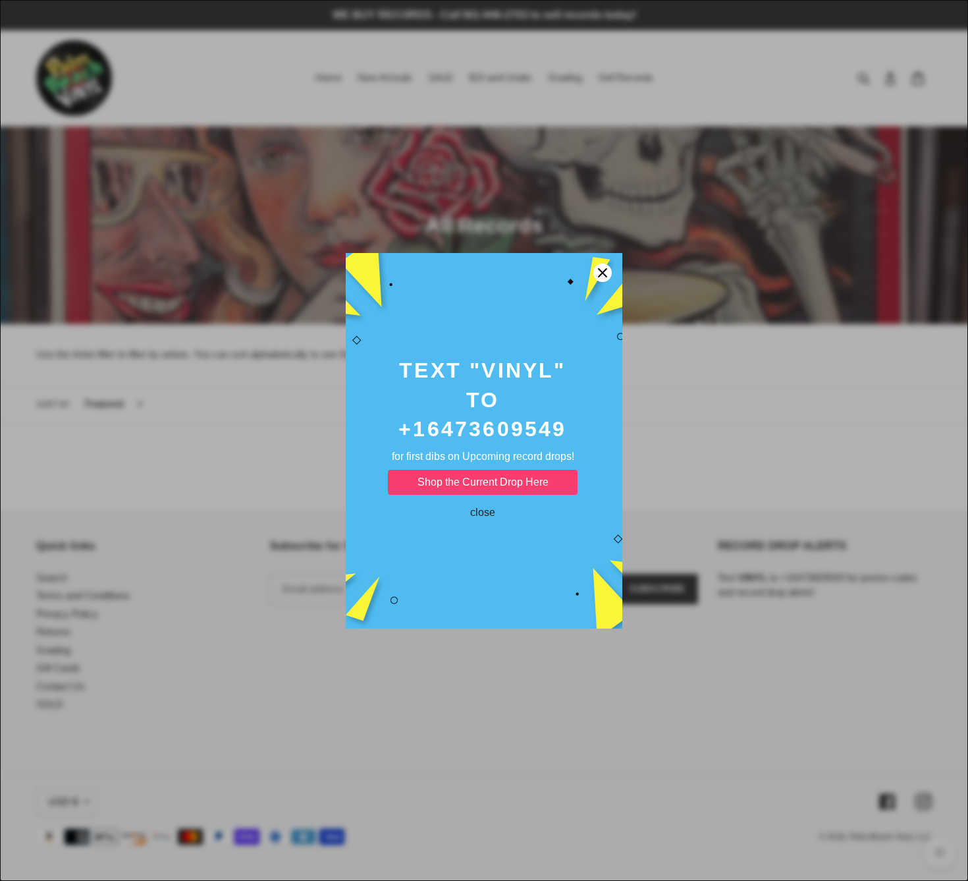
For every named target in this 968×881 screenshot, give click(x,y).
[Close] (602, 273)
